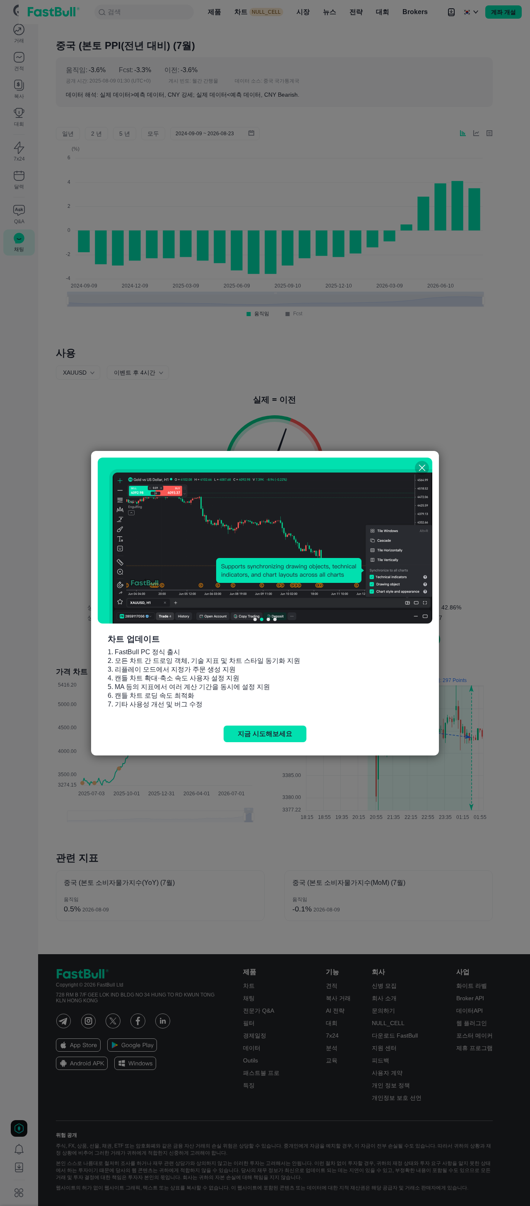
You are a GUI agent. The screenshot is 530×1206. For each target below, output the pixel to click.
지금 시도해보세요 (265, 733)
